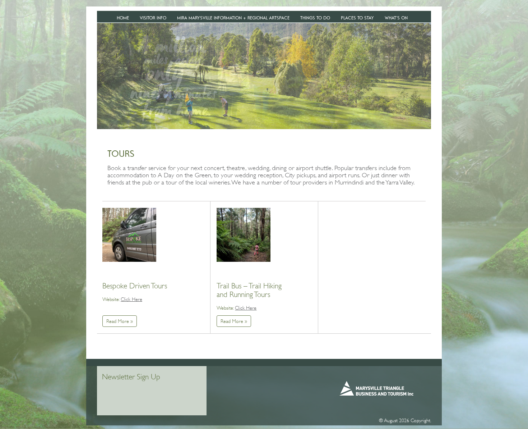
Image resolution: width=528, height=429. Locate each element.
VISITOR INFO (153, 17)
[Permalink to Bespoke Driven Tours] (129, 236)
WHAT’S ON (396, 17)
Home (123, 17)
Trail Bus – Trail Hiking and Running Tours (249, 290)
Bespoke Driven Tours (134, 286)
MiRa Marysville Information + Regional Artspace (233, 17)
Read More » (119, 321)
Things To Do (315, 17)
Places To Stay (357, 17)
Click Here (131, 299)
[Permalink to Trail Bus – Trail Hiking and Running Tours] (243, 236)
